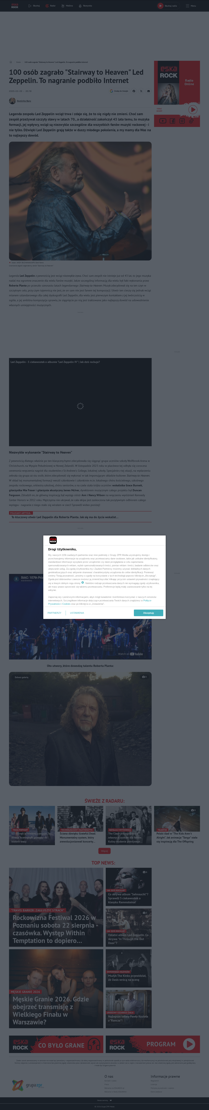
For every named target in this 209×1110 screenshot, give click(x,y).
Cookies (66, 604)
